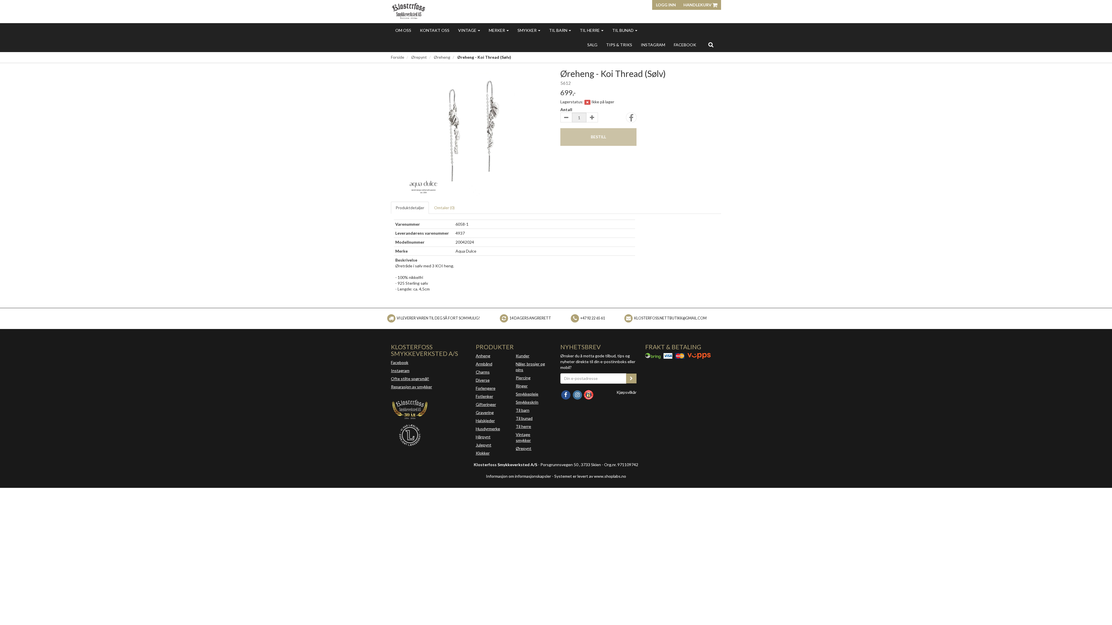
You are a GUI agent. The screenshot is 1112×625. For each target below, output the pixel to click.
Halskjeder (485, 420)
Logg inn (666, 4)
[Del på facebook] (631, 119)
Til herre (590, 30)
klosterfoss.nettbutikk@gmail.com (670, 318)
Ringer (522, 385)
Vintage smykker (523, 437)
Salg (592, 44)
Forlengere (485, 388)
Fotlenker (484, 396)
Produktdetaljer (410, 207)
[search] (711, 44)
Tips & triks (619, 44)
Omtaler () (444, 207)
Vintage (467, 30)
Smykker (527, 30)
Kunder (522, 355)
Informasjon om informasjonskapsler (518, 476)
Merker (497, 30)
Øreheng (442, 57)
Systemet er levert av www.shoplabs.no (590, 476)
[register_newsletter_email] (631, 378)
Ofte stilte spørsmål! (410, 378)
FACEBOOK (685, 44)
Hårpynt (483, 436)
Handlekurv (697, 4)
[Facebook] (566, 394)
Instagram (400, 370)
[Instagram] (578, 394)
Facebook (399, 362)
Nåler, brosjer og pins (530, 366)
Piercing (523, 377)
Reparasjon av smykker (411, 386)
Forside (397, 57)
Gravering (485, 412)
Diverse (483, 380)
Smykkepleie (527, 393)
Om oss (403, 30)
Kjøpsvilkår (627, 392)
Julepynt (483, 444)
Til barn (558, 30)
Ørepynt (419, 57)
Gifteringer (486, 404)
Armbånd (484, 363)
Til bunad (623, 30)
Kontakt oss (434, 30)
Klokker (483, 453)
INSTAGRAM (653, 44)
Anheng (483, 355)
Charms (483, 372)
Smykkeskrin (527, 402)
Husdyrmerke (488, 428)
